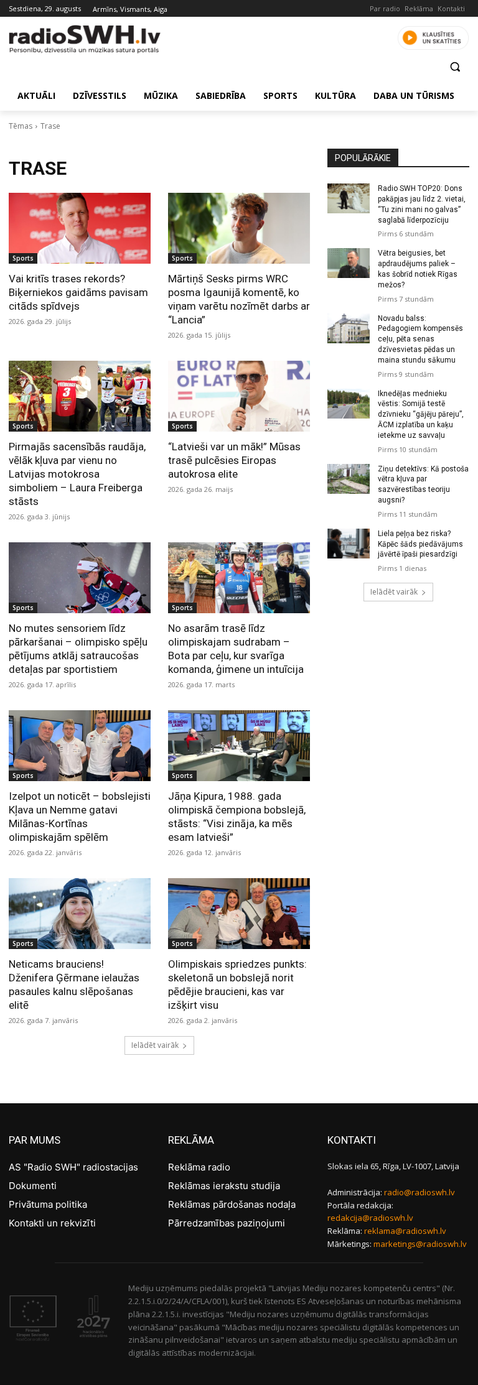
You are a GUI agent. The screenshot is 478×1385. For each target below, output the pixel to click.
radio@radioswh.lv (419, 1192)
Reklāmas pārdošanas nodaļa (232, 1204)
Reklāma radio (199, 1167)
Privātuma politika (48, 1204)
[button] (454, 66)
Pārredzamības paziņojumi (226, 1223)
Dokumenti (33, 1186)
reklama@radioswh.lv (405, 1230)
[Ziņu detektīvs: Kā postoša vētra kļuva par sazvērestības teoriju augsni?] (348, 479)
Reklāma (419, 8)
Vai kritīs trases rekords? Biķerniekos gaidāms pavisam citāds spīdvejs (78, 292)
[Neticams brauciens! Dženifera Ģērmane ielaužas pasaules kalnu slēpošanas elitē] (80, 913)
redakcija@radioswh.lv (370, 1217)
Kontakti (451, 8)
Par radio (385, 8)
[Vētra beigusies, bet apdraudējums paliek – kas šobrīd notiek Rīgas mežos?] (348, 263)
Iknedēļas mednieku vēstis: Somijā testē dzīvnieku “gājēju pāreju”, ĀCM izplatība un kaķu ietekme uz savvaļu (421, 414)
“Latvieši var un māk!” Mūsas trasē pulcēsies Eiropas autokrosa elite (234, 460)
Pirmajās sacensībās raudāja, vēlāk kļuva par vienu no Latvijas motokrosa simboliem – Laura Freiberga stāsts (77, 473)
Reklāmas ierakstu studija (224, 1186)
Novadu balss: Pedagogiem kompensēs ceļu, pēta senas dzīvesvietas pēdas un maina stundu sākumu (420, 339)
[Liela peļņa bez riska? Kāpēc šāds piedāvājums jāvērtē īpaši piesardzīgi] (348, 543)
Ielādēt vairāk (155, 1045)
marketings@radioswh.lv (420, 1243)
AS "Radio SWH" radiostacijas (73, 1167)
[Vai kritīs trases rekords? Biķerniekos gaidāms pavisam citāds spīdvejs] (80, 228)
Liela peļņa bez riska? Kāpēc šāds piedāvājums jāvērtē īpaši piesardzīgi (420, 544)
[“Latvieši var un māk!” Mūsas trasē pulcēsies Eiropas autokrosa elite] (239, 396)
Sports (23, 258)
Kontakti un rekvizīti (52, 1223)
